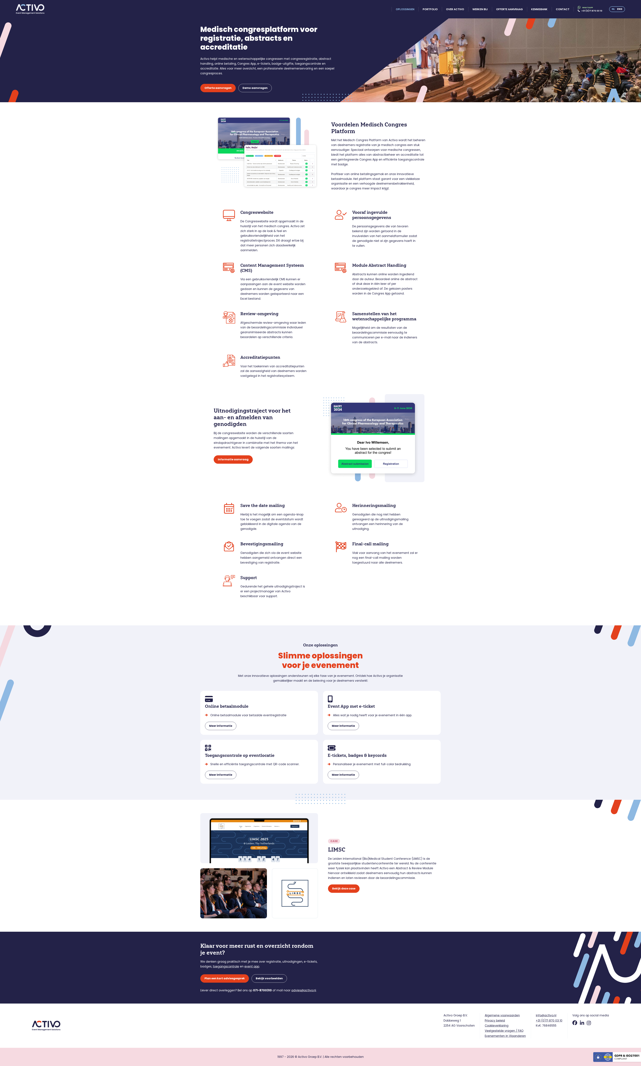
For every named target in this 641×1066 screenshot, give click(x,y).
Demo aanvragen (255, 88)
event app (251, 966)
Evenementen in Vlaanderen (505, 1036)
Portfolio (430, 9)
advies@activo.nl (303, 990)
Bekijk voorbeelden (269, 978)
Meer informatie (220, 726)
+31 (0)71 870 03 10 (591, 10)
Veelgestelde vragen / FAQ (504, 1031)
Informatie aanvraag (233, 459)
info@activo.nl (546, 1015)
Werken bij (480, 9)
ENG (619, 9)
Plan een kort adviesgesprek (224, 978)
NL (613, 9)
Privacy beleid (495, 1021)
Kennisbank (539, 9)
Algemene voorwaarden (502, 1015)
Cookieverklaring (496, 1026)
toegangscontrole (226, 966)
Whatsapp (587, 7)
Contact (562, 9)
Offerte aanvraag (509, 9)
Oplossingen (405, 9)
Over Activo (455, 9)
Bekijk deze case (343, 888)
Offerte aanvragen (218, 88)
